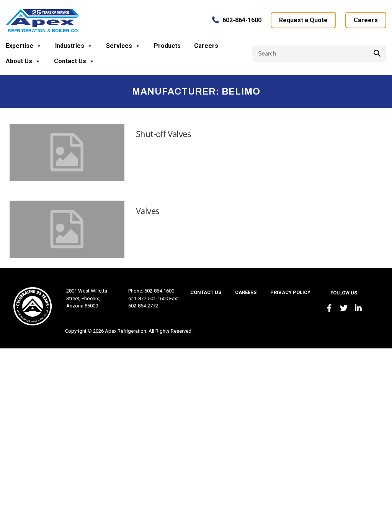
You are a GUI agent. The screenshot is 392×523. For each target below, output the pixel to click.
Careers (366, 20)
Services (119, 45)
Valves (147, 210)
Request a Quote (303, 20)
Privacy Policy (290, 292)
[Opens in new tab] (329, 308)
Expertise (19, 45)
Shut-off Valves (163, 133)
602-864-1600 (241, 20)
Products (167, 45)
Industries (69, 45)
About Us (19, 61)
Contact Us (70, 61)
